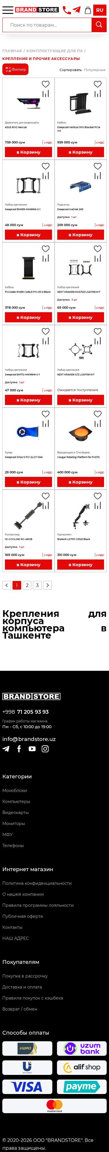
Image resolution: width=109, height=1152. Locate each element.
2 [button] (27, 585)
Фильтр (19, 69)
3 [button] (37, 585)
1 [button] (17, 585)
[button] (7, 585)
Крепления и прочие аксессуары (41, 59)
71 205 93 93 (33, 712)
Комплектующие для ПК (56, 51)
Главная (13, 51)
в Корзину (28, 152)
